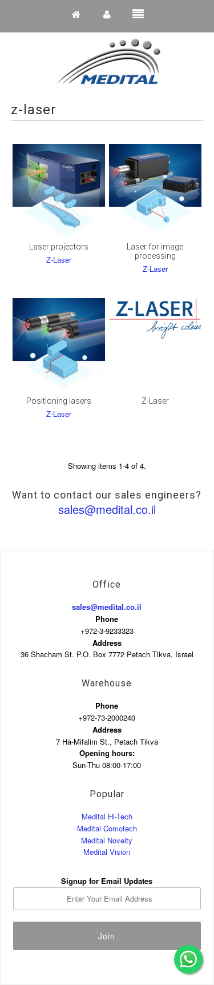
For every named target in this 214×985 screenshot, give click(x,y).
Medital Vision (106, 851)
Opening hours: (107, 752)
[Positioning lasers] (59, 344)
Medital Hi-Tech (107, 816)
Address (107, 642)
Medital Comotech (107, 828)
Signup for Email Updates (106, 880)
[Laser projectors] (59, 190)
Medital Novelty (106, 840)
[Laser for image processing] (155, 190)
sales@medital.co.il (107, 509)
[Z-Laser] (155, 318)
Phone (106, 618)
